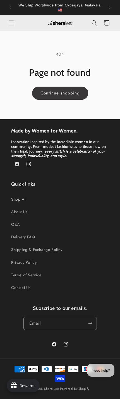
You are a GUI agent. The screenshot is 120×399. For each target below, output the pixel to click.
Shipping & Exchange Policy (37, 249)
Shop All (19, 199)
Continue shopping (60, 93)
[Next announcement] (110, 7)
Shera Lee (51, 388)
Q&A (15, 224)
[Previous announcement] (10, 7)
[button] (11, 23)
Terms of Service (26, 275)
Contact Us (21, 287)
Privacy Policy (24, 262)
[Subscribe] (90, 323)
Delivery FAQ (23, 237)
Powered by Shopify (75, 388)
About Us (19, 212)
